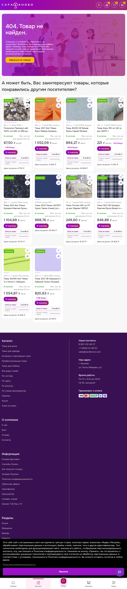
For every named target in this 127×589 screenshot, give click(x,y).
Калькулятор (8, 494)
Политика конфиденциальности (17, 479)
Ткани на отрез (9, 405)
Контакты (6, 440)
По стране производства (14, 391)
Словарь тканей (9, 499)
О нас (4, 425)
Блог (4, 430)
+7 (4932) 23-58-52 (88, 348)
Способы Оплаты (10, 464)
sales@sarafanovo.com (90, 352)
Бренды (5, 533)
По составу (7, 376)
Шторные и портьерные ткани (16, 356)
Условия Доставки (11, 459)
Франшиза (7, 528)
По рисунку (7, 386)
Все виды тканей (10, 371)
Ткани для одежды (11, 351)
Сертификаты (8, 489)
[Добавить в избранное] (27, 99)
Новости (6, 538)
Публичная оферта (11, 484)
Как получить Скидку (12, 469)
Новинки (6, 395)
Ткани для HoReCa (11, 366)
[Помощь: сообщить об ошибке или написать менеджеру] (119, 572)
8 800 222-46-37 (87, 344)
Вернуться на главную (20, 60)
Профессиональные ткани (14, 361)
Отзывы (5, 435)
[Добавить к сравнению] (27, 105)
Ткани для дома (9, 346)
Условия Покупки (10, 474)
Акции (5, 400)
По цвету (6, 381)
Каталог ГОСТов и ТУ (12, 504)
